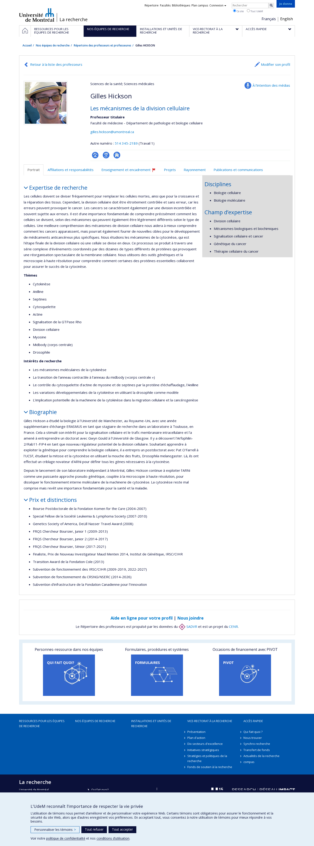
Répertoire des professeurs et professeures (102, 45)
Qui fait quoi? (99, 790)
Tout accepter (122, 829)
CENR (233, 626)
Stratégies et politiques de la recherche (207, 758)
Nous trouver (252, 738)
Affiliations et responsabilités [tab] (71, 169)
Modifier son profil (275, 64)
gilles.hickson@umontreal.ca (112, 131)
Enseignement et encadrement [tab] (130, 171)
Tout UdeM (256, 11)
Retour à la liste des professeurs (56, 64)
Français (269, 18)
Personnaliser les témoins (55, 829)
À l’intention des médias (271, 85)
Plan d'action (196, 738)
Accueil (27, 45)
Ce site (240, 11)
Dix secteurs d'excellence (205, 744)
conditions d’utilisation (113, 838)
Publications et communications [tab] (238, 169)
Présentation (196, 732)
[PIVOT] (245, 675)
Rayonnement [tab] (195, 169)
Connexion (216, 5)
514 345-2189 (127, 143)
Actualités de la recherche (261, 756)
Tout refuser (94, 829)
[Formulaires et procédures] (157, 675)
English (286, 18)
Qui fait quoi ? (253, 732)
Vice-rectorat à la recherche (209, 721)
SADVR (191, 626)
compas (248, 762)
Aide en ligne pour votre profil (142, 618)
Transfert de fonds (256, 750)
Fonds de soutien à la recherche (209, 767)
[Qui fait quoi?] (69, 675)
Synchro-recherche (256, 744)
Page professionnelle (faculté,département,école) (95, 155)
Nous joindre (190, 618)
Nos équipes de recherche (53, 45)
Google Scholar (106, 155)
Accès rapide (253, 721)
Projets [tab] (170, 169)
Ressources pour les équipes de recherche (42, 723)
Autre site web (116, 155)
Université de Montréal (36, 15)
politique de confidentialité (65, 838)
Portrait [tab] (33, 169)
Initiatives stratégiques (203, 750)
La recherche (74, 19)
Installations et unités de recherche (151, 723)
